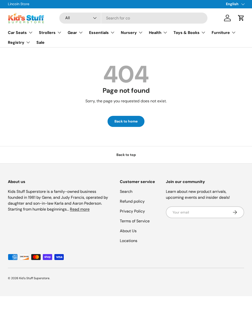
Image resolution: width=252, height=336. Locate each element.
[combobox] (133, 18)
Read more (80, 209)
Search (126, 191)
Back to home (126, 121)
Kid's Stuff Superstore (34, 278)
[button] (241, 18)
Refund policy (132, 201)
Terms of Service (135, 221)
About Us (128, 230)
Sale (40, 42)
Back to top (126, 155)
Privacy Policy (132, 211)
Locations (128, 240)
